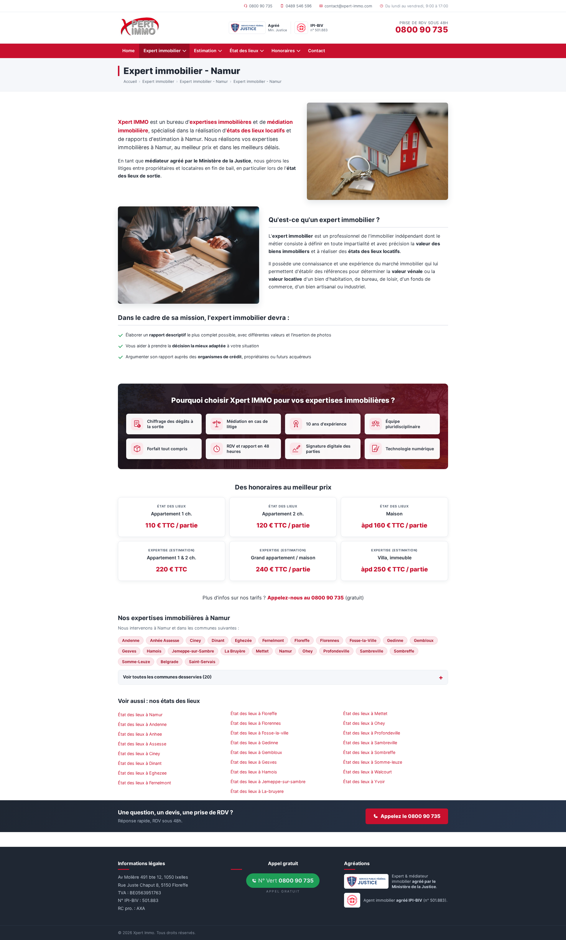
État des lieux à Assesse (142, 743)
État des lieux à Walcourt (367, 771)
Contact (316, 50)
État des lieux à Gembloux (256, 752)
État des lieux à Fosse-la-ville (259, 732)
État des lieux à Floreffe (254, 713)
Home (128, 50)
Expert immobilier (162, 50)
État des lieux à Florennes (256, 723)
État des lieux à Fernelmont (144, 782)
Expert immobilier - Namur (204, 81)
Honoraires (283, 50)
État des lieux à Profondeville (371, 732)
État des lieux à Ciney (139, 753)
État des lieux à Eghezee (142, 772)
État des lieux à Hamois (254, 771)
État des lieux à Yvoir (364, 781)
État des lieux (244, 50)
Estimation (205, 50)
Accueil (130, 81)
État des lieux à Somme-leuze (372, 762)
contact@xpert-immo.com (348, 6)
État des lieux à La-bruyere (257, 791)
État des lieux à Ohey (364, 723)
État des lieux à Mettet (365, 713)
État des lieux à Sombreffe (369, 752)
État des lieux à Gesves (254, 762)
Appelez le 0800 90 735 (410, 816)
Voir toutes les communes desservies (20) (167, 677)
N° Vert (285, 880)
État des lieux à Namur (140, 714)
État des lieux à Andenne (142, 724)
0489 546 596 (299, 6)
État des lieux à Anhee (140, 734)
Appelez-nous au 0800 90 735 (305, 598)
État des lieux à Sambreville (370, 742)
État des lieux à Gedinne (254, 742)
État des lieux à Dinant (140, 763)
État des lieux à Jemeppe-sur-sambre (268, 781)
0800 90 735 (260, 6)
